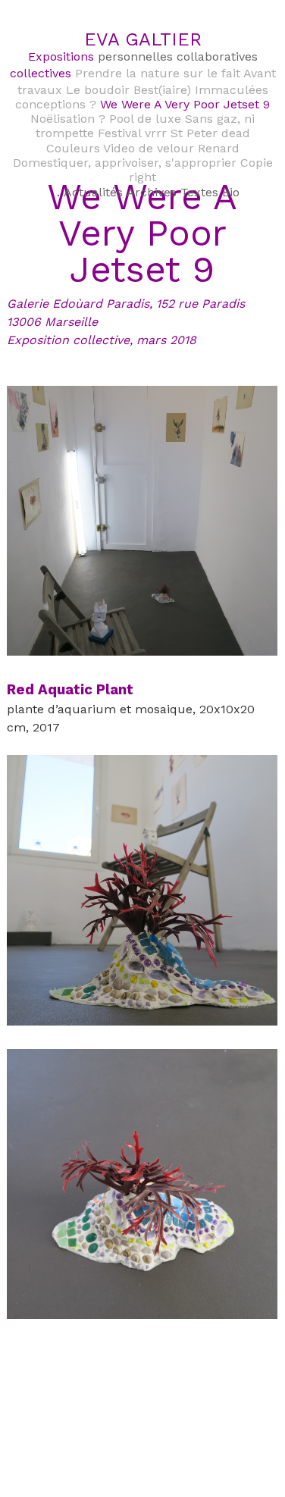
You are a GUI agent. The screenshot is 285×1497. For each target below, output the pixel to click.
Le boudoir (98, 90)
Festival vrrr (132, 133)
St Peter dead (210, 133)
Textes (199, 192)
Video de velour (148, 148)
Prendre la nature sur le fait (157, 73)
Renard (219, 148)
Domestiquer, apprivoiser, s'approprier (124, 162)
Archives (152, 192)
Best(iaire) (162, 90)
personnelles (135, 56)
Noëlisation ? (67, 118)
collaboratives (217, 56)
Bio (231, 192)
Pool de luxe (145, 118)
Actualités (93, 192)
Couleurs (73, 148)
